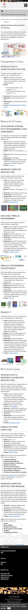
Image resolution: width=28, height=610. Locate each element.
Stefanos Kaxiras (13, 202)
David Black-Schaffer (14, 105)
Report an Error (5, 577)
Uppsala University (4, 19)
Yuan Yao (11, 165)
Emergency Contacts (7, 575)
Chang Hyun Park (13, 252)
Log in (26, 1)
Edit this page (4, 579)
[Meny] (2, 11)
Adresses (3, 562)
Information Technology (14, 19)
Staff (2, 552)
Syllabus (15, 406)
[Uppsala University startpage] (4, 8)
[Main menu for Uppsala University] (13, 1)
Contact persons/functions (8, 551)
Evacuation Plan (5, 573)
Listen (8, 22)
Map (2, 564)
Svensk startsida (20, 1)
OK (9, 608)
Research (21, 19)
